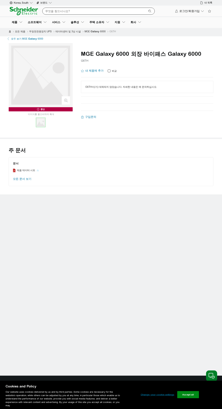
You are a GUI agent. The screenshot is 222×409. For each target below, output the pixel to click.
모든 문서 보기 (22, 179)
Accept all (188, 394)
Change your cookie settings (157, 394)
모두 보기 (27, 38)
